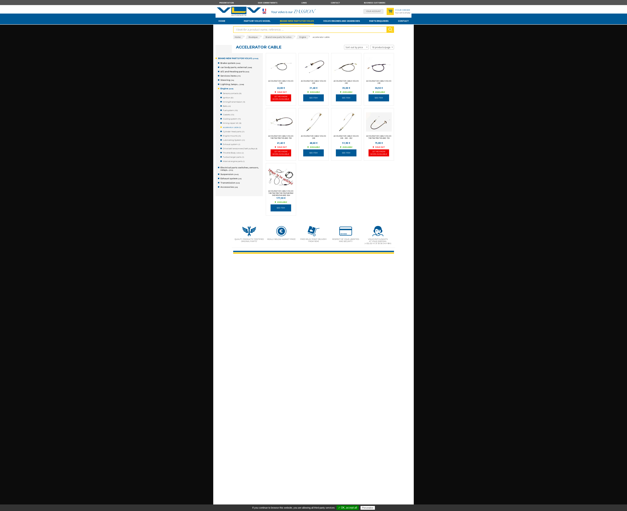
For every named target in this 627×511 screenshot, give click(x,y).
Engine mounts (232, 136)
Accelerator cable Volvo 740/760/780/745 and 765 (280, 137)
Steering (227, 80)
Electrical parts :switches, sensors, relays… (239, 168)
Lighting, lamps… (232, 84)
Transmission (230, 183)
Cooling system (232, 119)
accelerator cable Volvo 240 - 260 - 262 (346, 137)
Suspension (229, 174)
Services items (230, 76)
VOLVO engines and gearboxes (341, 21)
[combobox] (356, 47)
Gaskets (228, 114)
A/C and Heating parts (234, 71)
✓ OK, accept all (347, 507)
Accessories (229, 187)
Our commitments (267, 2)
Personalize (367, 508)
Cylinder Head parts (233, 131)
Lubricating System (234, 140)
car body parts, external (236, 67)
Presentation (226, 2)
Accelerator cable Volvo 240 (313, 82)
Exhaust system (231, 144)
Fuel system (230, 110)
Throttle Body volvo (233, 153)
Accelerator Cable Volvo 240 (378, 82)
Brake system (230, 63)
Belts (227, 106)
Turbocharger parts (233, 157)
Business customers (374, 2)
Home (221, 21)
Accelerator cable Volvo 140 (280, 82)
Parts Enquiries (378, 21)
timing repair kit (232, 123)
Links (304, 2)
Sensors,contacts (232, 93)
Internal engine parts (234, 161)
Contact (335, 2)
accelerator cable (232, 127)
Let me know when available (280, 97)
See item (313, 98)
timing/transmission (234, 102)
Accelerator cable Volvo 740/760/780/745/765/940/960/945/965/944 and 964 (280, 193)
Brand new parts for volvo (297, 21)
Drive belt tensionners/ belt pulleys (240, 148)
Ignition (228, 97)
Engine (226, 88)
